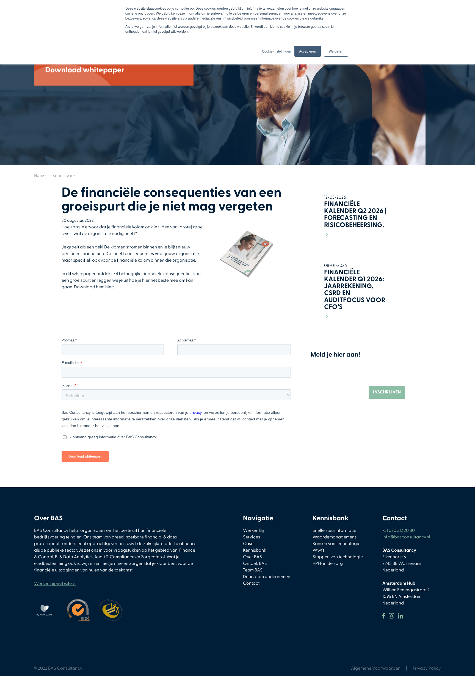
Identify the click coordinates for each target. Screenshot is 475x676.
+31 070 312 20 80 (398, 530)
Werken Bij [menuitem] (253, 530)
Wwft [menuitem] (318, 550)
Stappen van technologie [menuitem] (338, 557)
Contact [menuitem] (251, 583)
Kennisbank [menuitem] (254, 550)
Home (40, 175)
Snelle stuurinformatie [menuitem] (334, 530)
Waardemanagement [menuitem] (334, 537)
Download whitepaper (85, 70)
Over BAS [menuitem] (252, 557)
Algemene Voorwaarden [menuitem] (376, 668)
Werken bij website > (55, 583)
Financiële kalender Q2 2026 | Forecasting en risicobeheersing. (355, 214)
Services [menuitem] (251, 537)
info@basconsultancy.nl (406, 537)
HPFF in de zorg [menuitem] (328, 563)
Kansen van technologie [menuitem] (336, 543)
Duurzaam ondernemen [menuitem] (266, 576)
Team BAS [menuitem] (253, 570)
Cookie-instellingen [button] (276, 51)
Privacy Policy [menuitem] (427, 668)
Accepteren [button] (307, 51)
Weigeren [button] (336, 51)
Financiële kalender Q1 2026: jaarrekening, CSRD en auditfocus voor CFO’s (354, 289)
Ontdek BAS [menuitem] (255, 563)
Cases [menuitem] (249, 543)
